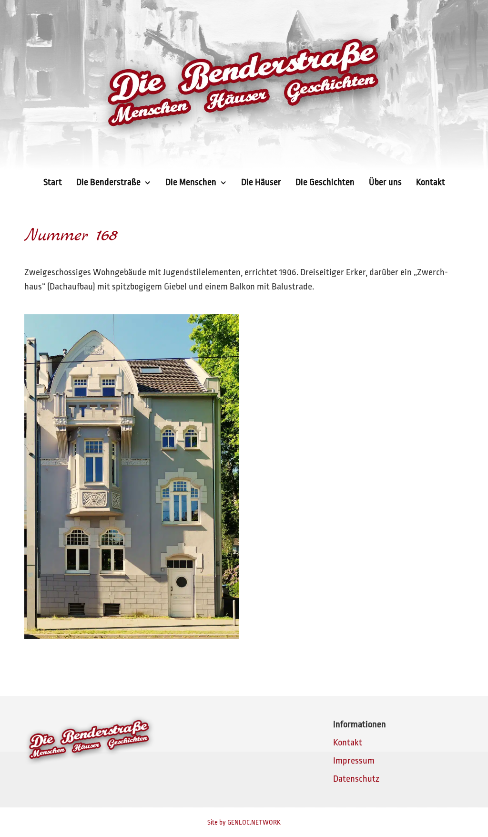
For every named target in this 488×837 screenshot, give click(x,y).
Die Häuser (261, 182)
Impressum (354, 760)
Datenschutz (356, 779)
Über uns (385, 182)
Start (52, 182)
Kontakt (430, 182)
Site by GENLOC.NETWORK (244, 822)
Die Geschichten (325, 182)
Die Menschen (190, 182)
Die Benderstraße (108, 182)
